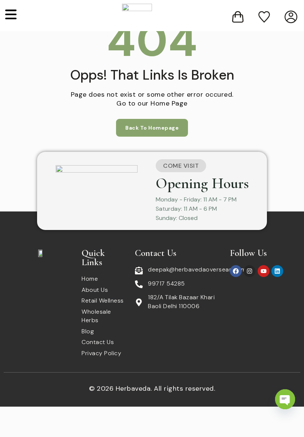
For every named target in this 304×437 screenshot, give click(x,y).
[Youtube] (264, 271)
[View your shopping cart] (238, 16)
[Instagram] (249, 271)
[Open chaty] (285, 399)
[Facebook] (236, 271)
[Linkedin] (277, 271)
